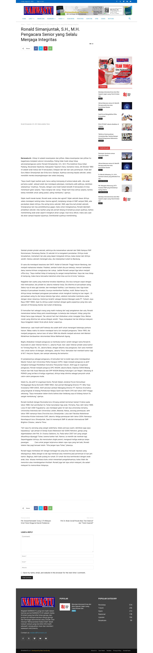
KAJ (49, 650)
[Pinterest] (45, 48)
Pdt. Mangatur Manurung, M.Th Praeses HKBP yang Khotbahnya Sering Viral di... (108, 188)
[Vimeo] (123, 1)
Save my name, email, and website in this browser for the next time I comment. (54, 573)
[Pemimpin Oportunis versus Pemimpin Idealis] (127, 156)
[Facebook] (116, 1)
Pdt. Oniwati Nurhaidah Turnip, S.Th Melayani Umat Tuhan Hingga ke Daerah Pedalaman (36, 522)
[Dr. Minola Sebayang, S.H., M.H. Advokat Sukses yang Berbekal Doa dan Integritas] (127, 177)
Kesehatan (70, 18)
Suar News (102, 650)
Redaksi (109, 650)
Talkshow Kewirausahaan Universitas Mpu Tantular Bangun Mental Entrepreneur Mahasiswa (108, 136)
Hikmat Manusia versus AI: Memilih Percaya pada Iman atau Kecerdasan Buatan (108, 105)
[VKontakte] (127, 1)
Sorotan (89, 18)
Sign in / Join (40, 1)
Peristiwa (80, 18)
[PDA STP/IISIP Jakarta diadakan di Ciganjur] (127, 126)
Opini (96, 18)
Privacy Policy (117, 650)
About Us (94, 650)
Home (23, 24)
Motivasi (111, 18)
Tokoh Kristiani (103, 181)
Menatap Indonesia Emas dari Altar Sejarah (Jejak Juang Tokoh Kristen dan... (108, 94)
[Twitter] (120, 1)
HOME (24, 18)
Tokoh (60, 18)
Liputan (101, 128)
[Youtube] (130, 1)
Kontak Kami (126, 650)
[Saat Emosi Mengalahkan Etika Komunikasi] (127, 117)
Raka (41, 650)
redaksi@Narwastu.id (38, 632)
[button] (129, 19)
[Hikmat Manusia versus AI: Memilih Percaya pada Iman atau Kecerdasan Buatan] (127, 105)
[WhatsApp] (50, 48)
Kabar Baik (40, 18)
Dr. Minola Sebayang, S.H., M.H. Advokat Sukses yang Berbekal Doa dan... (109, 176)
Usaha (103, 18)
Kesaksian (50, 18)
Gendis (45, 650)
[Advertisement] (57, 142)
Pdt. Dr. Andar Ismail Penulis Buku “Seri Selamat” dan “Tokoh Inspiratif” (77, 522)
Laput (31, 18)
